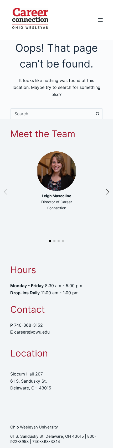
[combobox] (52, 113)
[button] (50, 241)
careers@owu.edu (32, 332)
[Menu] (100, 20)
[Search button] (97, 114)
